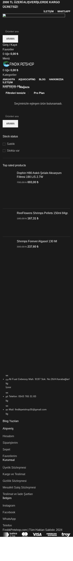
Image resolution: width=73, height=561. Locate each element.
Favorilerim (10, 456)
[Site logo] (34, 20)
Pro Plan (39, 92)
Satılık (11, 143)
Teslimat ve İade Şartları (18, 494)
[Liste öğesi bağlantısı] (36, 396)
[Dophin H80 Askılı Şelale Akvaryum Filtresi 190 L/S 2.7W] (8, 188)
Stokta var (13, 150)
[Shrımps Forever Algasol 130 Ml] (8, 248)
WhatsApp (9, 518)
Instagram (9, 505)
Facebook (9, 512)
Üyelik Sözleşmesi (14, 467)
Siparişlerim (10, 442)
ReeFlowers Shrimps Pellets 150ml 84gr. (42, 213)
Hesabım (8, 436)
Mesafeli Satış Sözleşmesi (19, 487)
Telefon (7, 525)
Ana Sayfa (9, 87)
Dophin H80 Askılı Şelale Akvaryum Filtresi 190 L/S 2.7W (39, 174)
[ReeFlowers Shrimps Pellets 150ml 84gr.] (8, 222)
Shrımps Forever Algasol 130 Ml (37, 241)
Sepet (6, 449)
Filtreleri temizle (16, 93)
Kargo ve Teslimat (14, 474)
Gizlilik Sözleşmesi (15, 480)
